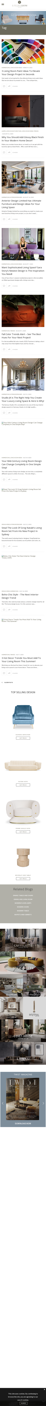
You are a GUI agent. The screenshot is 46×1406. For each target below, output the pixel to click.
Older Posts (8, 682)
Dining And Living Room (23, 899)
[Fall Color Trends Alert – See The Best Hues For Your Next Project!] (23, 311)
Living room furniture (13, 131)
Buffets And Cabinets (23, 915)
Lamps (4, 131)
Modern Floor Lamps (23, 903)
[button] (43, 1103)
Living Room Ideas (16, 67)
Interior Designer (16, 197)
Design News (6, 524)
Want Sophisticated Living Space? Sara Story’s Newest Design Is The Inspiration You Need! (23, 271)
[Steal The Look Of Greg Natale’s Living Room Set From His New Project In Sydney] (23, 504)
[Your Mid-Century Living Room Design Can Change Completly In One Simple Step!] (23, 438)
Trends (36, 131)
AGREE (23, 1403)
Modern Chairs (23, 907)
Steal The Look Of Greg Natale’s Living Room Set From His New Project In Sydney (22, 531)
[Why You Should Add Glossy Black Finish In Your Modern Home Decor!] (23, 111)
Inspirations (6, 67)
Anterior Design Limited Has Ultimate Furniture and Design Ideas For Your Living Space (21, 204)
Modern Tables (23, 911)
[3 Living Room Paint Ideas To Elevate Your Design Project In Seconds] (23, 51)
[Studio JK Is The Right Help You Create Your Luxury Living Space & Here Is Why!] (23, 374)
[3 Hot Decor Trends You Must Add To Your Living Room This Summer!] (23, 635)
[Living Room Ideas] (24, 4)
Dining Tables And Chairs (23, 895)
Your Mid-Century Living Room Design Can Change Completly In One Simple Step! (22, 464)
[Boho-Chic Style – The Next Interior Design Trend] (23, 571)
